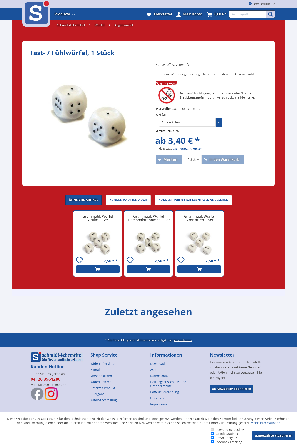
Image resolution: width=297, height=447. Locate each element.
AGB (153, 370)
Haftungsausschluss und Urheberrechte (168, 384)
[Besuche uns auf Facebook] (37, 393)
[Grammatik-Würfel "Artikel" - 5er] (98, 242)
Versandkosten (183, 340)
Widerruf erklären (103, 364)
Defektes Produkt (102, 388)
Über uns (157, 398)
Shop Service (104, 355)
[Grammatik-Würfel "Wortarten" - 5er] (199, 242)
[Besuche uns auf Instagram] (51, 393)
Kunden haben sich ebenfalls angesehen (193, 200)
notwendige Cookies (230, 429)
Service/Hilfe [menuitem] (262, 4)
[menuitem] (71, 14)
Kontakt (96, 370)
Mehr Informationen (265, 423)
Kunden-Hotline (48, 367)
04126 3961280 (45, 379)
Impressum (158, 404)
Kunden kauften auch (128, 200)
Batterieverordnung (164, 392)
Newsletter (222, 355)
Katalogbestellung (103, 400)
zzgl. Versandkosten (188, 148)
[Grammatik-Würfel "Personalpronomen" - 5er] (148, 242)
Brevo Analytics (226, 438)
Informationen (166, 355)
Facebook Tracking (228, 442)
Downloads (158, 364)
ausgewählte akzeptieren (273, 435)
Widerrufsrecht (101, 382)
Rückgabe (97, 394)
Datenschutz (159, 376)
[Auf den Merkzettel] (80, 261)
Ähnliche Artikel (83, 200)
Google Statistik (226, 434)
